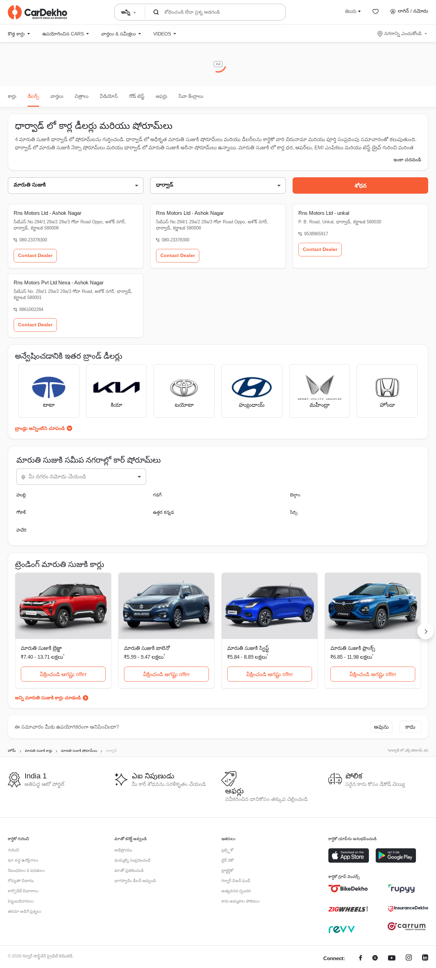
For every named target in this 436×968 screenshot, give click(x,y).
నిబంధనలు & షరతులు (26, 870)
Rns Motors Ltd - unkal (323, 213)
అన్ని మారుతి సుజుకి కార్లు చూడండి (48, 697)
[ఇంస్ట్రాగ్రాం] (409, 958)
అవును (381, 727)
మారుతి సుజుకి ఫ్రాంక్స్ (352, 648)
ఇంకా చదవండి (407, 159)
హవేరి (21, 530)
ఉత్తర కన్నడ (163, 512)
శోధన (361, 186)
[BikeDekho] (348, 888)
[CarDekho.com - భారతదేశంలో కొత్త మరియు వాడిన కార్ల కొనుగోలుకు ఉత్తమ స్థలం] (37, 12)
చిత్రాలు (82, 96)
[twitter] (375, 958)
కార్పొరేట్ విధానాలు (23, 891)
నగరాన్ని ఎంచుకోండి (402, 33)
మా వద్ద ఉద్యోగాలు (23, 860)
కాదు (410, 727)
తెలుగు (350, 11)
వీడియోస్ (109, 96)
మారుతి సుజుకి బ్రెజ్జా (41, 648)
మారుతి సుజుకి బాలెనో (147, 648)
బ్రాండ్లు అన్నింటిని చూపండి (40, 428)
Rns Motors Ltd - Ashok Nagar (47, 213)
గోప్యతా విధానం (21, 880)
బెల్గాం (295, 494)
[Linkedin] (425, 958)
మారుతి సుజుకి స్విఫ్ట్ (248, 648)
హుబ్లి (21, 494)
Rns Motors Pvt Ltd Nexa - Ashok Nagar (59, 282)
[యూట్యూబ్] (391, 958)
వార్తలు (56, 96)
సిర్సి (293, 512)
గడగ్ (157, 494)
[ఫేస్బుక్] (360, 958)
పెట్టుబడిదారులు (21, 901)
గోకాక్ (21, 512)
